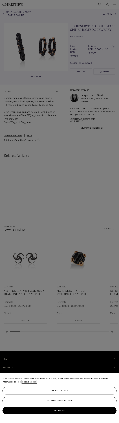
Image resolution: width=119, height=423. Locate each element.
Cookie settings (59, 390)
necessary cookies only (59, 400)
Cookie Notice (29, 381)
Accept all (59, 410)
